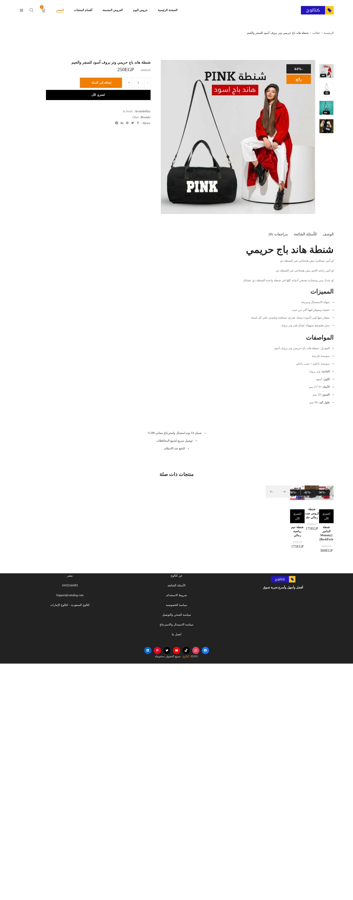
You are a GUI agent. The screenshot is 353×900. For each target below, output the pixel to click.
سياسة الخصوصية (176, 605)
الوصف (328, 234)
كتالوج (186, 656)
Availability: (142, 111)
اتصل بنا (176, 634)
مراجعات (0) (278, 234)
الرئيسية (329, 32)
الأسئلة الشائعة (305, 234)
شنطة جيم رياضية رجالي (297, 531)
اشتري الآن (98, 94)
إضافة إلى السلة (101, 82)
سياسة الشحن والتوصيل (176, 614)
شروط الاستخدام (176, 595)
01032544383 (70, 585)
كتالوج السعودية (80, 605)
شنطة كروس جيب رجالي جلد (312, 513)
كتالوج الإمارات (59, 605)
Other (135, 117)
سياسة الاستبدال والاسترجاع (176, 624)
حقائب (316, 32)
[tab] (328, 234)
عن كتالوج (176, 575)
